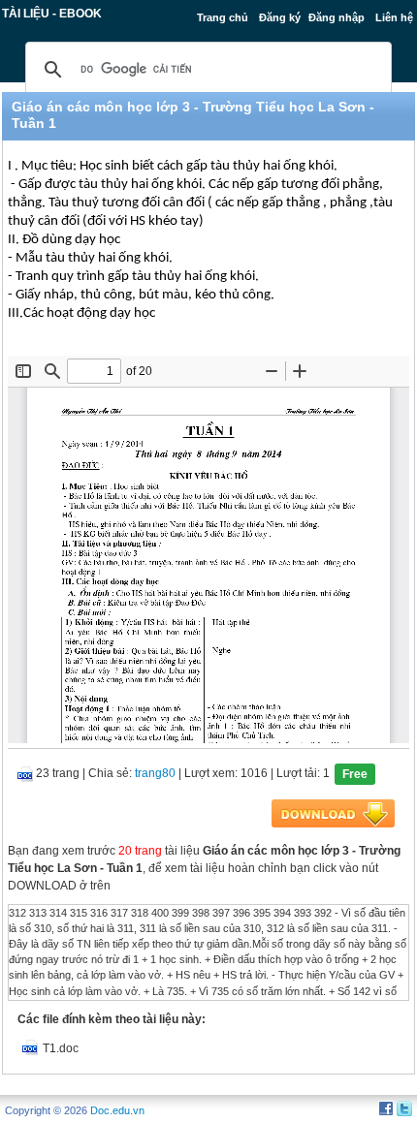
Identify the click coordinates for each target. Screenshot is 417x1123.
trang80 (155, 773)
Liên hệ (394, 17)
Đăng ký (280, 17)
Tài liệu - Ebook (52, 13)
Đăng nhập (336, 17)
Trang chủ (222, 17)
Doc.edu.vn (117, 1110)
